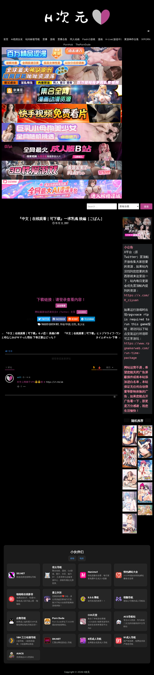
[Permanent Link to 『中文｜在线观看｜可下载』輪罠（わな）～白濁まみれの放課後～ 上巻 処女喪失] (130, 457)
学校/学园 (65, 324)
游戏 (52, 39)
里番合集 (62, 39)
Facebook (60, 319)
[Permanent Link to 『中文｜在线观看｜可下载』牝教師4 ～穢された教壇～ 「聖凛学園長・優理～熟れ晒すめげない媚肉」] (145, 448)
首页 (5, 39)
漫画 (100, 39)
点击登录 (61, 305)
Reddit (75, 319)
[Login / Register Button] (148, 31)
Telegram (89, 319)
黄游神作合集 (131, 39)
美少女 (81, 324)
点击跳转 (82, 312)
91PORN (145, 39)
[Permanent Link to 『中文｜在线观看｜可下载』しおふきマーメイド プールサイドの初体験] (145, 492)
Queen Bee (54, 324)
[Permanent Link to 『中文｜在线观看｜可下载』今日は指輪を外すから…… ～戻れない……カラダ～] (130, 502)
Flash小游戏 (88, 39)
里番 (45, 39)
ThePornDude (83, 44)
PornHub (68, 44)
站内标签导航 (32, 39)
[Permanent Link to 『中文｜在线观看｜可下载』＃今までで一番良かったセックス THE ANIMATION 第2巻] (130, 479)
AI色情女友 (17, 39)
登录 (10, 351)
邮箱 (72, 558)
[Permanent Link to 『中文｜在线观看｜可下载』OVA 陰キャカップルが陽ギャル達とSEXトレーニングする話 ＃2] (130, 435)
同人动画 (75, 39)
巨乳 (74, 324)
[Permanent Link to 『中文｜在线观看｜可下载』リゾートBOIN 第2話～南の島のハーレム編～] (145, 470)
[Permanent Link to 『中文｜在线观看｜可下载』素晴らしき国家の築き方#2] (145, 430)
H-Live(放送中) (113, 39)
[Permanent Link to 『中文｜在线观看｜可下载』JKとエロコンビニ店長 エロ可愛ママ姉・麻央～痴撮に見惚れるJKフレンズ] (130, 524)
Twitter (45, 319)
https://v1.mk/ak (54, 382)
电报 (82, 558)
